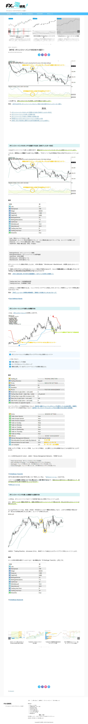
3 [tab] (41, 44)
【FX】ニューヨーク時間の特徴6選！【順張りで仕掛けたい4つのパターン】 (34, 292)
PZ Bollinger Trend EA (16, 474)
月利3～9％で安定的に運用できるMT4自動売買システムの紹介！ (30, 120)
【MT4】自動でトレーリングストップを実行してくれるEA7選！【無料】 (55, 406)
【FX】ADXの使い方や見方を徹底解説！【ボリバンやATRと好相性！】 (33, 274)
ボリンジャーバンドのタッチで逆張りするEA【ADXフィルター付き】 (31, 112)
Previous (9, 31)
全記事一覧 (20, 13)
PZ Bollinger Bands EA (16, 600)
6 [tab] (47, 44)
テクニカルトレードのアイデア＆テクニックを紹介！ (14, 706)
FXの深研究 (7, 703)
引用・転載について (56, 700)
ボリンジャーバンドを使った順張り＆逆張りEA (25, 116)
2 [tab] (39, 44)
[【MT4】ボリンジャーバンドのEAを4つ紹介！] (49, 55)
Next (78, 31)
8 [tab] (50, 44)
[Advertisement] (44, 134)
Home (9, 13)
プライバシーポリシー (47, 700)
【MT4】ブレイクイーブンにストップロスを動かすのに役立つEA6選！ (52, 408)
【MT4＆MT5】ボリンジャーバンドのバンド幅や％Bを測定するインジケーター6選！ (37, 104)
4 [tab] (43, 44)
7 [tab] (48, 44)
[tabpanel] (19, 30)
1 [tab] (37, 44)
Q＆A (29, 700)
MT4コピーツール (51, 477)
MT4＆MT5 (40, 13)
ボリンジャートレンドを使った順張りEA (23, 114)
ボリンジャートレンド (19, 313)
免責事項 (40, 700)
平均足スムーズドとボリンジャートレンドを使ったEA (27, 118)
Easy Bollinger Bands (15, 298)
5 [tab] (45, 44)
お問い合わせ (34, 700)
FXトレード (51, 13)
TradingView (30, 13)
